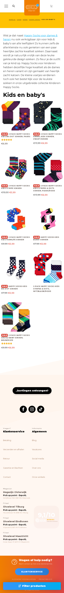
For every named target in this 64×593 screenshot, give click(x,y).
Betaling (7, 440)
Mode (25, 19)
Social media (38, 458)
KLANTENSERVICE (32, 572)
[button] (32, 586)
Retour (6, 458)
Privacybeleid (45, 579)
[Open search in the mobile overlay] (13, 6)
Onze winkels (38, 477)
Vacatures (36, 449)
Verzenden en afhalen (13, 449)
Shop (19, 19)
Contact (7, 477)
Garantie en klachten (13, 468)
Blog (34, 440)
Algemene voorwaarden (24, 579)
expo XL (12, 19)
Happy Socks (34, 19)
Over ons (36, 468)
